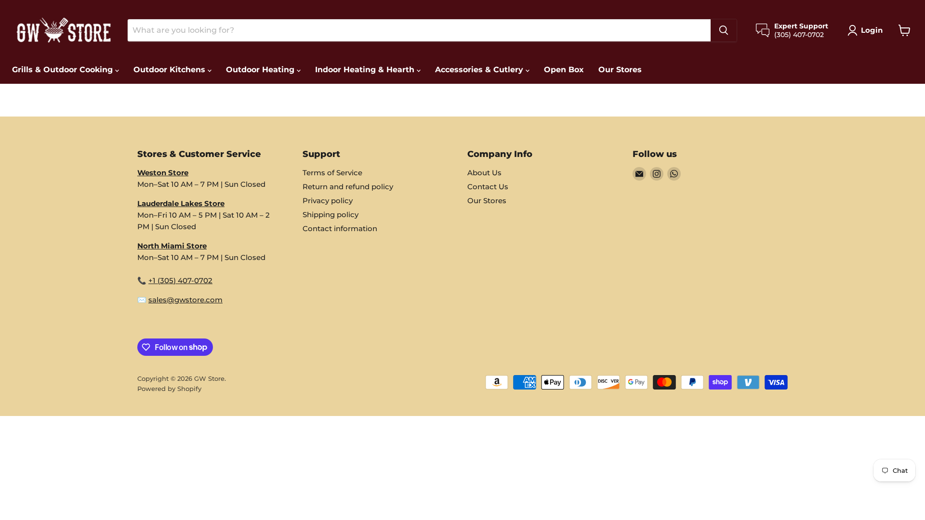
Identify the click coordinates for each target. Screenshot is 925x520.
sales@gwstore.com (185, 299)
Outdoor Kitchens (170, 69)
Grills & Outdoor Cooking (63, 69)
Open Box (564, 69)
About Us (484, 172)
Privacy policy (328, 200)
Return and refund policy (348, 186)
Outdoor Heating (261, 69)
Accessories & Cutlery (480, 69)
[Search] (724, 30)
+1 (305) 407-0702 (180, 280)
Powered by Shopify (169, 388)
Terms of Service (332, 172)
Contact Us (487, 186)
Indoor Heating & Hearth (366, 69)
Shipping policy (330, 214)
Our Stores (620, 69)
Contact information (340, 228)
